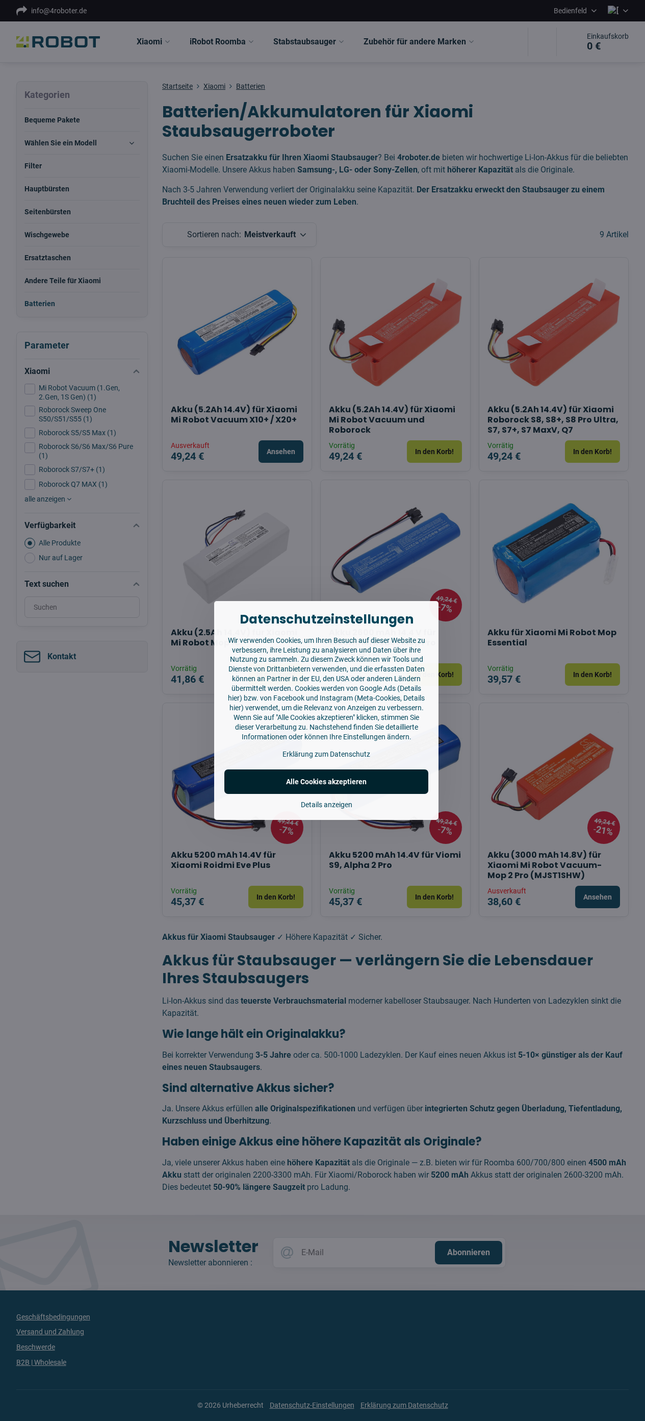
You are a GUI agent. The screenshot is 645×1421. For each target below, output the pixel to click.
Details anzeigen (326, 805)
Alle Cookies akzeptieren (326, 782)
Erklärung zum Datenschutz (326, 754)
